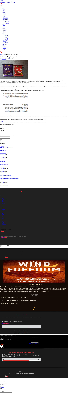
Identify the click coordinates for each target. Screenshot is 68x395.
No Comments (10, 58)
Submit (8, 245)
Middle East (4, 30)
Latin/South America (5, 29)
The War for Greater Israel (3, 172)
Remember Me (2, 386)
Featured (4, 11)
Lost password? (2, 387)
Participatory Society (7, 21)
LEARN (3, 33)
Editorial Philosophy (5, 47)
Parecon (5, 22)
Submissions (4, 48)
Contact (4, 49)
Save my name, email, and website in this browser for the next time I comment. (10, 140)
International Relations (5, 18)
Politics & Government (5, 19)
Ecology (4, 16)
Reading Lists (4, 41)
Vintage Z (4, 43)
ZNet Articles (3, 54)
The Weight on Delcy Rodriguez (4, 164)
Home (1, 54)
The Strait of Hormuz (2, 161)
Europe (4, 28)
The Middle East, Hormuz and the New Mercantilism (6, 147)
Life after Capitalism (7, 23)
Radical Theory (6, 35)
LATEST (3, 8)
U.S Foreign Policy (7, 38)
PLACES (3, 24)
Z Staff (4, 46)
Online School (4, 34)
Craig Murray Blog (4, 59)
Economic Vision (6, 36)
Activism (4, 15)
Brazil (3, 26)
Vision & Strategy (5, 20)
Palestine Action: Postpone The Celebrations (5, 175)
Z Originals (4, 14)
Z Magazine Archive (5, 42)
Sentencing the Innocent (3, 153)
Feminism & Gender (5, 17)
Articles (4, 9)
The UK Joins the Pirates (3, 150)
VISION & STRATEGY (4, 44)
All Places (4, 32)
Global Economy (6, 37)
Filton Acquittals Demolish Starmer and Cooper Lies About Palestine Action (9, 178)
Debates (4, 12)
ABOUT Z (3, 45)
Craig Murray (2, 58)
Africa (4, 25)
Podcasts (4, 10)
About (1, 219)
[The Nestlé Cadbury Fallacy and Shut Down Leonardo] (14, 78)
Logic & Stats (6, 39)
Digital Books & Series (5, 40)
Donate (1, 5)
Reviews (4, 13)
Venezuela (4, 31)
